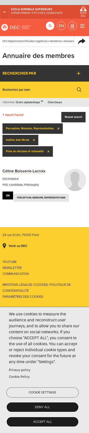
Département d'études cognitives (37, 13)
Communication (15, 274)
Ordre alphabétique (30, 102)
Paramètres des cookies (22, 297)
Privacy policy (19, 370)
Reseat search (73, 117)
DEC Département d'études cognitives (16, 27)
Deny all (42, 407)
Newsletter (12, 268)
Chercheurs (55, 102)
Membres (55, 41)
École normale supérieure (31, 9)
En (61, 25)
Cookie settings (42, 392)
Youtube (9, 262)
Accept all (42, 422)
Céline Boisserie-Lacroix (23, 171)
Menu (82, 25)
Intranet (72, 25)
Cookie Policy (19, 377)
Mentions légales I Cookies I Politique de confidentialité (36, 288)
